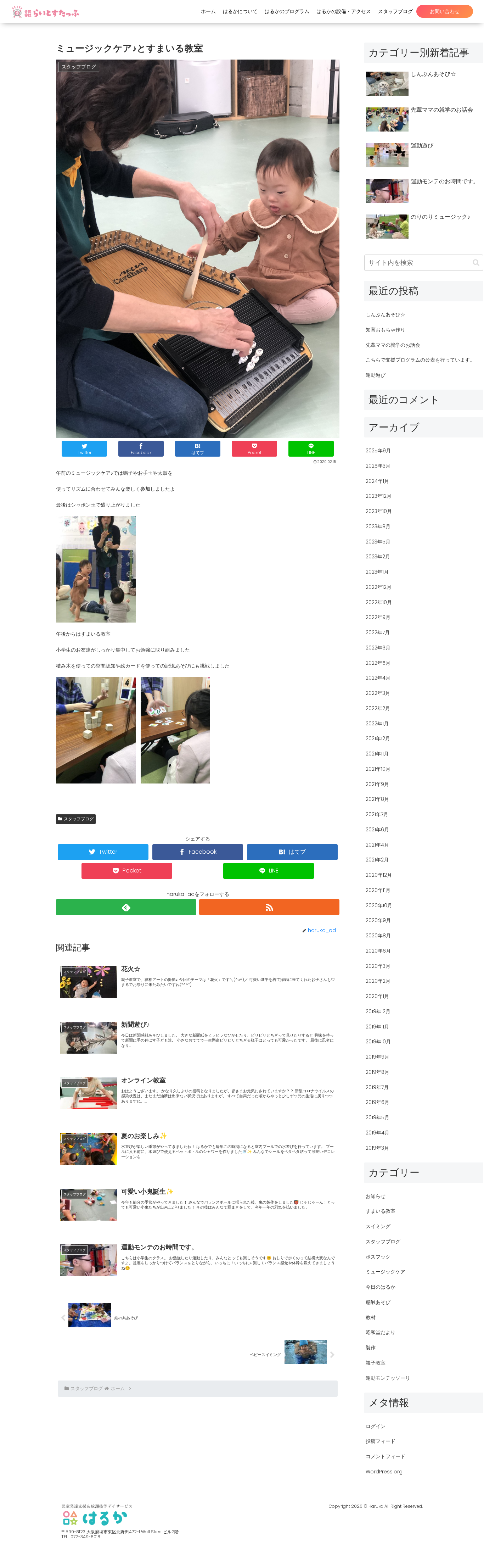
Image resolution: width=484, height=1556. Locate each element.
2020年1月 (377, 996)
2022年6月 (378, 647)
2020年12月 (379, 875)
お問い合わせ (445, 11)
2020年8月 (378, 935)
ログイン (375, 1426)
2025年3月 (378, 465)
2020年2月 (378, 981)
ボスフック (378, 1256)
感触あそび (378, 1302)
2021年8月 (377, 799)
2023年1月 (377, 571)
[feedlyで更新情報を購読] (126, 907)
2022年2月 (378, 708)
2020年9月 (378, 920)
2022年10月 (379, 602)
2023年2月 (378, 556)
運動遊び (375, 375)
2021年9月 (377, 784)
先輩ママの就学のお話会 (393, 344)
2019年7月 (377, 1087)
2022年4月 (378, 677)
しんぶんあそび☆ (385, 314)
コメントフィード (385, 1456)
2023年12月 (379, 496)
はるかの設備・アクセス (343, 11)
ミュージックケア (385, 1271)
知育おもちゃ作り (385, 329)
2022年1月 (377, 723)
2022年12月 (379, 587)
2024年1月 (377, 481)
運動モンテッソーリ (388, 1378)
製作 (371, 1347)
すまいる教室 (380, 1211)
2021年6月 (377, 829)
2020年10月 (379, 905)
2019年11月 (377, 1026)
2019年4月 (377, 1132)
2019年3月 (377, 1147)
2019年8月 (377, 1072)
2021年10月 (378, 769)
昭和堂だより (380, 1332)
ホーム (208, 11)
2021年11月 (377, 753)
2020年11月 (378, 890)
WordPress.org (384, 1471)
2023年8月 (378, 526)
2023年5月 (378, 541)
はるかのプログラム (287, 11)
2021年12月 (378, 738)
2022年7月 (378, 632)
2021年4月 (377, 844)
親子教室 (375, 1362)
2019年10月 (378, 1041)
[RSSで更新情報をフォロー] (269, 907)
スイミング (378, 1226)
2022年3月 (378, 693)
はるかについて (240, 11)
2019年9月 (377, 1056)
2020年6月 (378, 950)
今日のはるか (380, 1286)
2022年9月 (378, 617)
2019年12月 (378, 1011)
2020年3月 (378, 966)
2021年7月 (377, 814)
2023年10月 (379, 511)
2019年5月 (377, 1117)
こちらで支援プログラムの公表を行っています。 (420, 359)
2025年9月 (378, 450)
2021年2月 (377, 859)
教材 (371, 1317)
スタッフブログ (395, 11)
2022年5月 (378, 663)
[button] (476, 262)
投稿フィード (380, 1441)
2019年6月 (377, 1102)
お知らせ (375, 1196)
